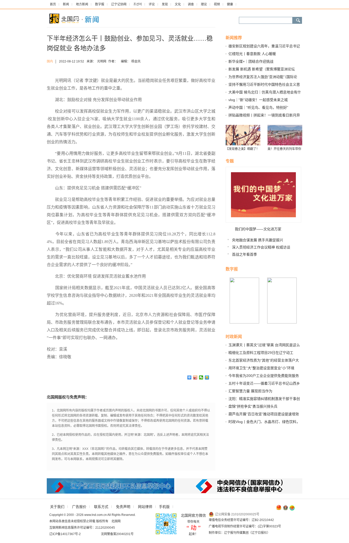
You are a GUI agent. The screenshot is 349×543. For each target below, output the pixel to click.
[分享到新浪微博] (195, 377)
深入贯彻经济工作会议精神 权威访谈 (261, 247)
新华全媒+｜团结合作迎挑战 (250, 61)
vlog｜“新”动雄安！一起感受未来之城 (258, 100)
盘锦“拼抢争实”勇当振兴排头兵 (252, 406)
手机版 (164, 507)
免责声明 (123, 507)
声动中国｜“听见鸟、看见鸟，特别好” (258, 107)
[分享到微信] (201, 377)
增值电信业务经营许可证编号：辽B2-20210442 (241, 520)
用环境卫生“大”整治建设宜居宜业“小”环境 (261, 368)
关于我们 (57, 507)
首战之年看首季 (244, 254)
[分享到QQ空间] (207, 377)
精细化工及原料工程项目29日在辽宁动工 (260, 353)
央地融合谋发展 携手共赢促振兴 (257, 240)
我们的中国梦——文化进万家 (258, 229)
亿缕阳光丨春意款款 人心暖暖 (252, 54)
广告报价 (79, 507)
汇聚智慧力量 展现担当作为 (250, 391)
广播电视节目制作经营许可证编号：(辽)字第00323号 (245, 526)
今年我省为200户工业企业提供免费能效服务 (263, 376)
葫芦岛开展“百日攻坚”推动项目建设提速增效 (263, 414)
